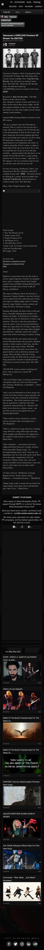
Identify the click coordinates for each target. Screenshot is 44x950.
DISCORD (13, 6)
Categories (13, 17)
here (28, 186)
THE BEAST (12, 44)
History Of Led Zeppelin (13, 689)
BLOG (29, 2)
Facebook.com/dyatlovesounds (14, 261)
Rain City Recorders (20, 96)
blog (18, 12)
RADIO (35, 2)
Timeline (6, 12)
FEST (21, 6)
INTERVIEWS (20, 2)
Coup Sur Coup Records (12, 179)
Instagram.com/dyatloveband (13, 264)
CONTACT (39, 6)
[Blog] (2, 30)
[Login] (39, 2)
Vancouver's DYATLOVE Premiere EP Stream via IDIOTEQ (12, 24)
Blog (6, 17)
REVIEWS (29, 6)
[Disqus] (21, 559)
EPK (4, 266)
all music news (6, 20)
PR (11, 2)
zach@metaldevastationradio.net (27, 513)
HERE (5, 91)
